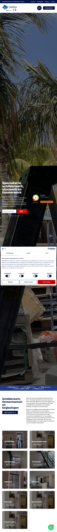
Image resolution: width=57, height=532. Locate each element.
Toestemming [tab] (9, 253)
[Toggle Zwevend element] (51, 527)
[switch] (21, 276)
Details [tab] (28, 253)
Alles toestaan (46, 282)
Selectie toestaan (28, 282)
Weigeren (10, 282)
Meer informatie (10, 444)
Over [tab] (47, 253)
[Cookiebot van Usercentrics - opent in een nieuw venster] (48, 249)
